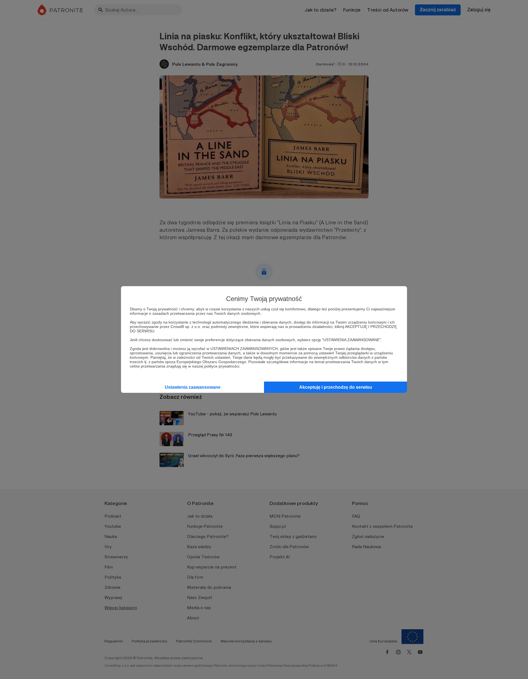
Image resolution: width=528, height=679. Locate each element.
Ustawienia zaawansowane (193, 387)
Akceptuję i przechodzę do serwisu (335, 387)
